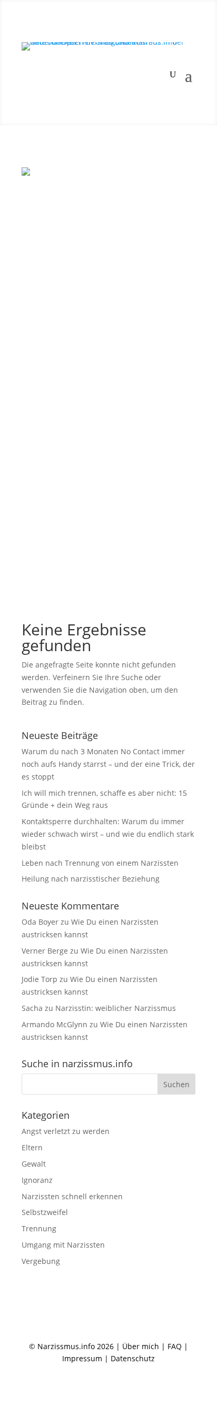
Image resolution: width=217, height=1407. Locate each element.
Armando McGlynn (54, 1024)
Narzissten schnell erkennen (72, 1196)
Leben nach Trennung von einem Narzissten (100, 863)
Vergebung (41, 1261)
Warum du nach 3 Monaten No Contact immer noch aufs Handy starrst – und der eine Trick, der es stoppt (108, 764)
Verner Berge (45, 951)
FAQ (174, 1346)
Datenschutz (133, 1358)
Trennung (39, 1228)
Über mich (140, 1346)
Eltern (32, 1147)
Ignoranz (37, 1180)
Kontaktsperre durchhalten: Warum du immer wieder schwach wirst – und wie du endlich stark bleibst (108, 834)
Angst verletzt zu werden (66, 1131)
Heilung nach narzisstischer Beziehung (91, 879)
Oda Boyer (40, 922)
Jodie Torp (39, 979)
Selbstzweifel (45, 1212)
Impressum (82, 1358)
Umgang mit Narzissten (63, 1245)
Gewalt (34, 1164)
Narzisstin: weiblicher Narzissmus (115, 1008)
